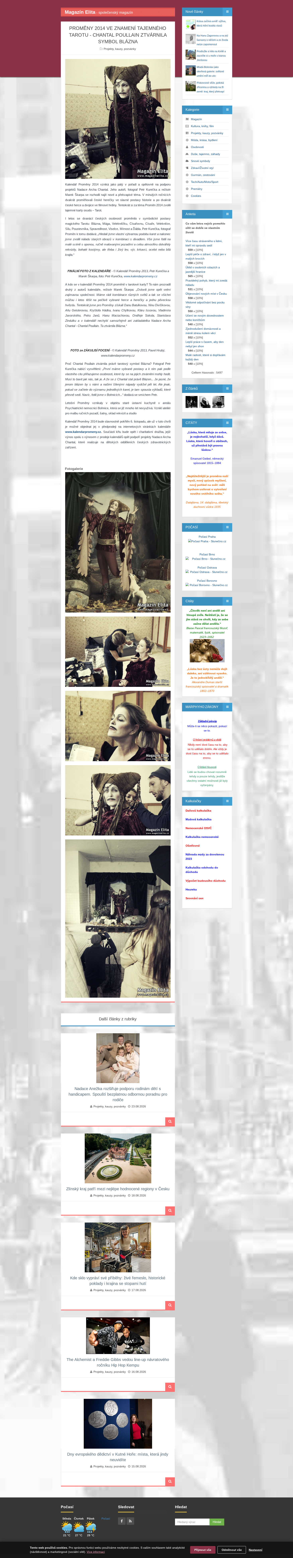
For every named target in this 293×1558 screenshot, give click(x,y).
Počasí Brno (207, 554)
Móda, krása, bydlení (204, 140)
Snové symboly (200, 161)
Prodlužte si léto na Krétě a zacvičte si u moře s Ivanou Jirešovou (211, 56)
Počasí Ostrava (207, 567)
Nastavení (255, 1549)
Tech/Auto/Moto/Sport (204, 181)
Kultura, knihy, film (202, 126)
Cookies (196, 195)
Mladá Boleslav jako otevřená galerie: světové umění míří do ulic (210, 71)
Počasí (105, 1518)
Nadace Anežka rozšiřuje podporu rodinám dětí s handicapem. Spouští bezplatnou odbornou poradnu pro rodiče (118, 1094)
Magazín (196, 119)
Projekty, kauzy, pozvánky (120, 48)
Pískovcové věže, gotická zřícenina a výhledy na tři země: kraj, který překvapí (210, 87)
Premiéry (196, 188)
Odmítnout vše (232, 1549)
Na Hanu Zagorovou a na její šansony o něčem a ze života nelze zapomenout (212, 40)
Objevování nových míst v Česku (206, 293)
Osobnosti (197, 147)
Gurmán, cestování (203, 174)
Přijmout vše (202, 1549)
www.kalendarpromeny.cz (140, 276)
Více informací (96, 1551)
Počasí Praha (207, 536)
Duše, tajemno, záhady (205, 154)
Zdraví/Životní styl (202, 168)
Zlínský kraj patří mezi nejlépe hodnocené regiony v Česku (117, 1189)
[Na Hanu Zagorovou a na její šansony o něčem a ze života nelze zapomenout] (192, 401)
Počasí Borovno (207, 580)
